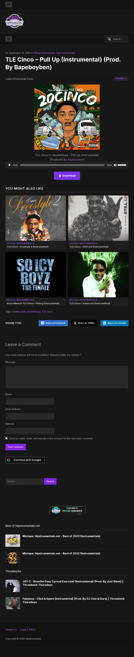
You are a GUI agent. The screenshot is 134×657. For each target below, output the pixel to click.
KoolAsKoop (34, 311)
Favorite (120, 78)
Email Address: (13, 409)
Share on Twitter (86, 323)
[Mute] (115, 165)
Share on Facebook (56, 323)
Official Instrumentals (44, 52)
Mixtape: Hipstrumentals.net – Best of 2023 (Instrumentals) (61, 536)
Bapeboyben (75, 159)
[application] (67, 165)
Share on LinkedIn (117, 323)
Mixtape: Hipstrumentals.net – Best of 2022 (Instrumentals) (61, 553)
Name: (8, 394)
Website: (10, 423)
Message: (10, 362)
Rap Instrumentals (66, 52)
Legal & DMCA (28, 629)
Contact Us (11, 629)
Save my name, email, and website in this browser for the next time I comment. (51, 438)
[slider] (122, 165)
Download (68, 175)
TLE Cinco (47, 311)
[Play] (9, 165)
